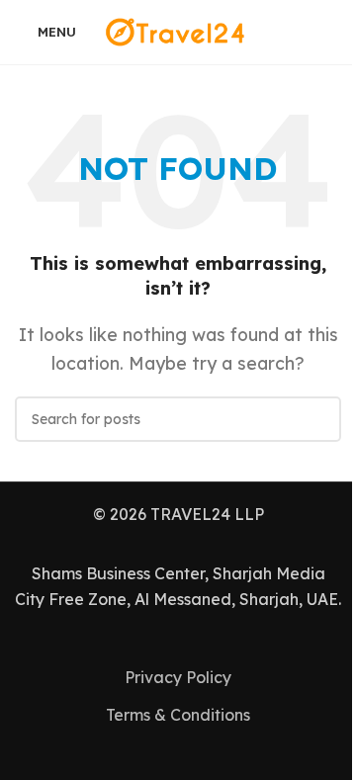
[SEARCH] (318, 419)
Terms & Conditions (178, 715)
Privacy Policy (178, 677)
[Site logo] (178, 31)
